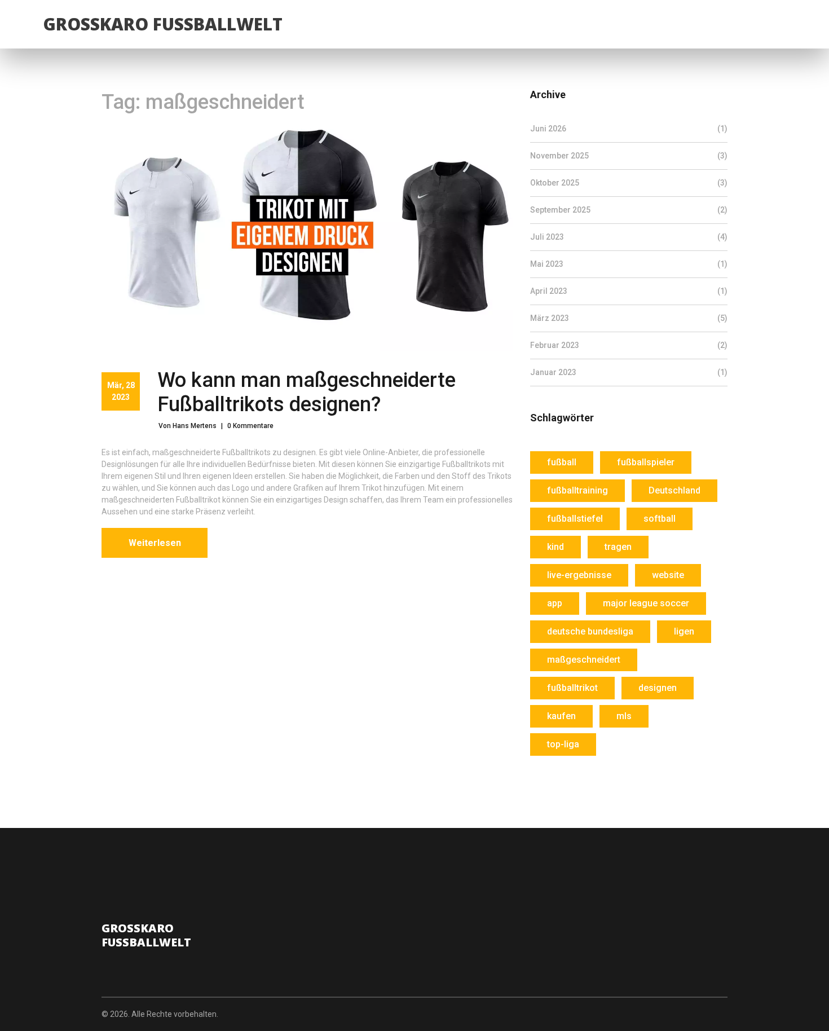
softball (659, 518)
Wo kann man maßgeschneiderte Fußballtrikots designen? (306, 392)
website (668, 575)
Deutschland (674, 490)
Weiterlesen (155, 542)
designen (657, 687)
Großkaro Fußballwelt (163, 24)
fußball (561, 462)
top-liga (563, 744)
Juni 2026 (628, 128)
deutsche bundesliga (590, 631)
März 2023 (628, 318)
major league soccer (646, 603)
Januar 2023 (628, 372)
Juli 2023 (628, 236)
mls (624, 716)
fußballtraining (577, 490)
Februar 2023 (628, 345)
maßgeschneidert (583, 659)
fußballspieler (645, 462)
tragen (618, 546)
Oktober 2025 (628, 182)
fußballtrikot (572, 687)
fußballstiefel (575, 518)
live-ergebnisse (579, 575)
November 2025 (628, 155)
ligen (684, 631)
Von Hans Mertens (187, 426)
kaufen (561, 716)
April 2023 (628, 291)
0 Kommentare (250, 426)
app (554, 603)
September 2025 (628, 209)
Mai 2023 (628, 263)
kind (555, 546)
